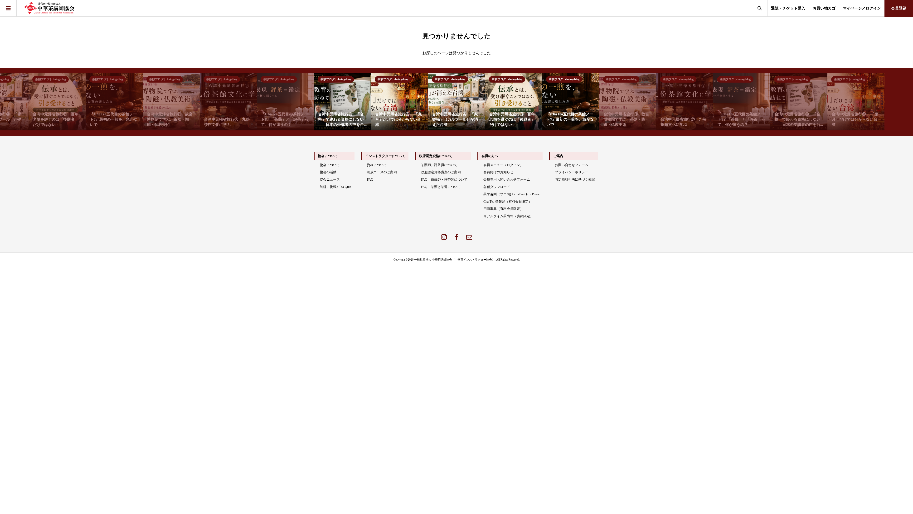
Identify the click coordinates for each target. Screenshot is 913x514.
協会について (330, 165)
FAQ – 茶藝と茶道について (441, 187)
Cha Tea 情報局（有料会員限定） (507, 201)
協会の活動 (328, 172)
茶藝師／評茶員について (439, 165)
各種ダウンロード (496, 187)
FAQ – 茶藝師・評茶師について (444, 179)
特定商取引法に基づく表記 (575, 179)
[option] (171, 101)
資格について (377, 165)
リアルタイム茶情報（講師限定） (508, 216)
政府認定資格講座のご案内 (441, 172)
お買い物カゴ (824, 8)
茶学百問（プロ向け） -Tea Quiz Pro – (511, 194)
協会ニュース (330, 179)
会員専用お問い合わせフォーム (506, 179)
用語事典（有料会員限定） (503, 209)
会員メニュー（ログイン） (503, 165)
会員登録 (898, 8)
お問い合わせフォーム (571, 165)
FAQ (370, 179)
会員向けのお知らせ (498, 172)
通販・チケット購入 (788, 8)
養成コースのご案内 (382, 172)
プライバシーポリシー (571, 172)
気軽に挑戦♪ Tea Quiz (335, 187)
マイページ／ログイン (862, 8)
